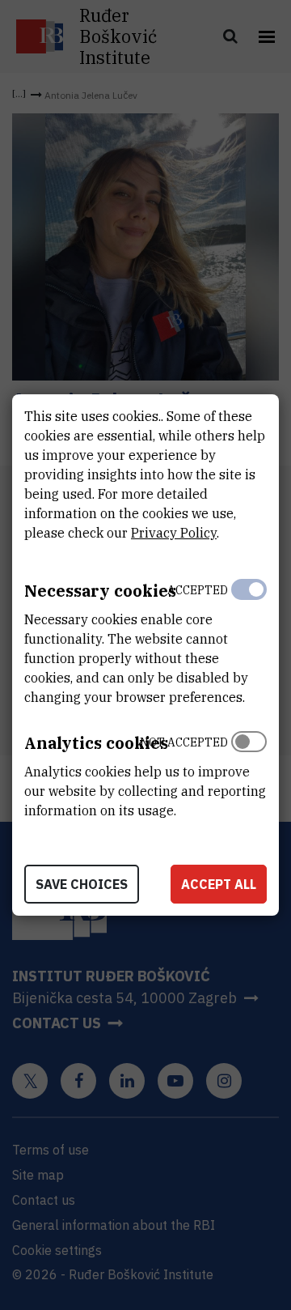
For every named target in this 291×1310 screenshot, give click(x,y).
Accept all (218, 884)
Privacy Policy (174, 533)
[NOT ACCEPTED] (249, 772)
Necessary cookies (100, 591)
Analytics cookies (96, 743)
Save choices (82, 884)
